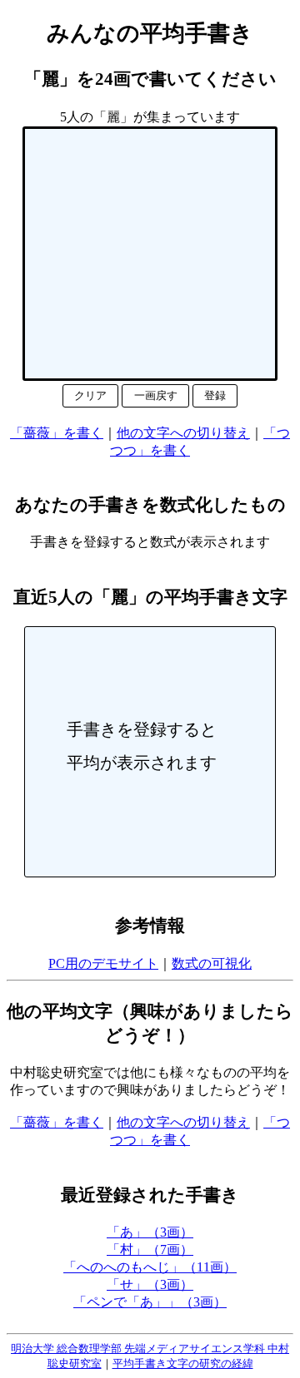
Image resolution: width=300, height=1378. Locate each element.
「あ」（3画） (150, 1232)
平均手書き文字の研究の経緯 (182, 1363)
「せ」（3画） (150, 1284)
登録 (215, 395)
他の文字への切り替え (183, 433)
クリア (90, 395)
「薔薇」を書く (56, 433)
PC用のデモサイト (103, 963)
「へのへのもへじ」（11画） (150, 1267)
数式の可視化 (212, 963)
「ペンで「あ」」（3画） (150, 1302)
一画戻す (156, 395)
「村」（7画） (150, 1249)
